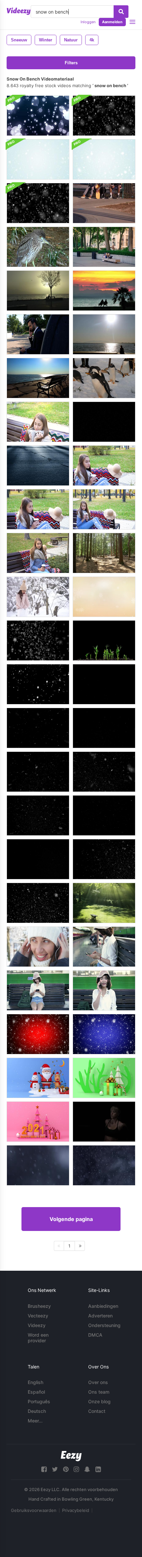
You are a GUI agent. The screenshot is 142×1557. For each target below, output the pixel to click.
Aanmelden (112, 22)
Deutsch (37, 1411)
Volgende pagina (71, 1219)
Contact (96, 1411)
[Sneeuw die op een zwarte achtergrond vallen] (38, 684)
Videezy (37, 1325)
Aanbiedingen (103, 1306)
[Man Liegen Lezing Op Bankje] (104, 247)
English (35, 1382)
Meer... (35, 1420)
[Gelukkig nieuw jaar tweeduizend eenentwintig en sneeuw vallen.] (38, 1121)
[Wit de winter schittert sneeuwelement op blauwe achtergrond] (104, 1034)
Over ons (98, 1382)
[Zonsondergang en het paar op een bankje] (104, 290)
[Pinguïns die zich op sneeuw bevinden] (104, 378)
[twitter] (55, 1469)
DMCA (95, 1335)
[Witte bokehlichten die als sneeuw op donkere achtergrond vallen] (38, 115)
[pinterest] (65, 1469)
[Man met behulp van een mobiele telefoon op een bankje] (38, 334)
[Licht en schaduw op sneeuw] (38, 465)
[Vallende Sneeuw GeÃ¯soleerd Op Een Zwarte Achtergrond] (104, 684)
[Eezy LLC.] (71, 1456)
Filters (71, 62)
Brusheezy (39, 1306)
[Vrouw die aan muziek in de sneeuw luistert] (38, 946)
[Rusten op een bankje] (104, 203)
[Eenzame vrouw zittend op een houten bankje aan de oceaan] (104, 334)
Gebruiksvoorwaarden (33, 1510)
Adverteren (100, 1315)
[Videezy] (19, 11)
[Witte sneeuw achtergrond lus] (104, 115)
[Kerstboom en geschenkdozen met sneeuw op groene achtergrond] (104, 1078)
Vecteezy (38, 1315)
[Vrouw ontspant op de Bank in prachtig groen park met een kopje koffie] (104, 465)
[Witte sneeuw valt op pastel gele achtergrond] (104, 597)
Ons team (98, 1392)
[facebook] (44, 1469)
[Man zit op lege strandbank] (38, 290)
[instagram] (76, 1469)
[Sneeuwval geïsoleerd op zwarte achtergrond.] (38, 640)
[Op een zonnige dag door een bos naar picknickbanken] (104, 553)
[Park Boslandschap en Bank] (104, 903)
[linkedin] (98, 1469)
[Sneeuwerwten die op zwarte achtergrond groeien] (104, 640)
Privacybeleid (75, 1510)
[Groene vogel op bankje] (38, 247)
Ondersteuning (104, 1325)
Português (39, 1401)
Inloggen (88, 22)
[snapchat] (87, 1469)
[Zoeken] (121, 11)
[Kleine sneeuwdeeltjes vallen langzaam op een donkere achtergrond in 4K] (104, 1165)
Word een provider (38, 1337)
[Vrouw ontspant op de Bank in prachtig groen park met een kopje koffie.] (38, 509)
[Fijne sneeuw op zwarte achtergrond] (104, 422)
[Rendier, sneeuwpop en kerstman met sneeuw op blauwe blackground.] (38, 1078)
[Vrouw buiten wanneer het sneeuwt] (38, 597)
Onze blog (99, 1401)
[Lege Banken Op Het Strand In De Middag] (38, 378)
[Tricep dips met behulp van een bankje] (104, 1121)
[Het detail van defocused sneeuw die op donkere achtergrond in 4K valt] (38, 1165)
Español (36, 1392)
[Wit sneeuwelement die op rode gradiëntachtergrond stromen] (38, 1034)
